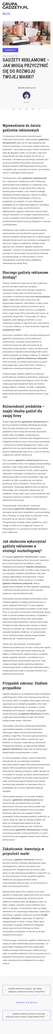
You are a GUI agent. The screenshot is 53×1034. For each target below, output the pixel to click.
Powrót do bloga (26, 1002)
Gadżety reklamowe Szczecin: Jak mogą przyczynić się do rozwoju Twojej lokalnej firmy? (25, 1015)
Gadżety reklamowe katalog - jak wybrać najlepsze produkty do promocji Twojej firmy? (26, 990)
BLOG (6, 13)
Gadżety (10, 50)
